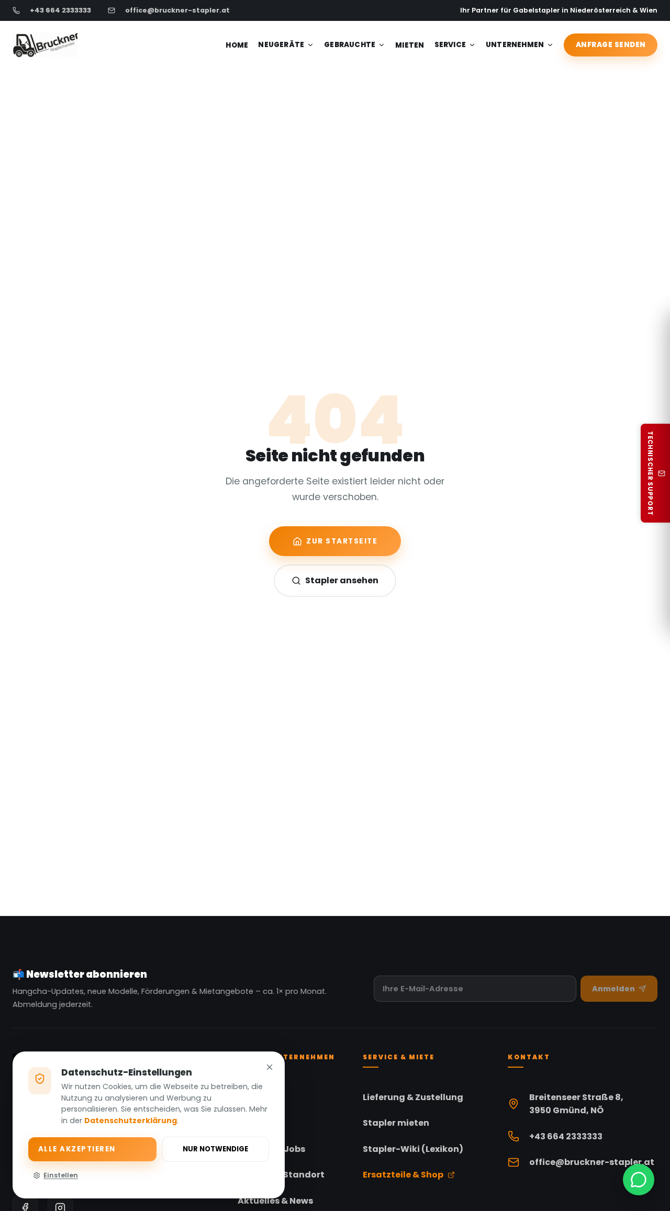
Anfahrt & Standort (281, 1175)
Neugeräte (281, 45)
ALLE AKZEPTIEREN (77, 1149)
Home (237, 45)
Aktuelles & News (275, 1201)
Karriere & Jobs (271, 1149)
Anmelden (613, 988)
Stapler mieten (396, 1123)
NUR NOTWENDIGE (215, 1149)
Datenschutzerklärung (130, 1120)
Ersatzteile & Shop (403, 1175)
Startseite (260, 1097)
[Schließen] (269, 1068)
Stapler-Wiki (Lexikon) (413, 1149)
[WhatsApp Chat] (638, 1179)
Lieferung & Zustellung (413, 1097)
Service (450, 45)
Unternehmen (515, 45)
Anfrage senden (611, 45)
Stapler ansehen (341, 580)
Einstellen (60, 1175)
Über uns (257, 1123)
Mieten (409, 45)
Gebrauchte (349, 45)
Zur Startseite (341, 541)
